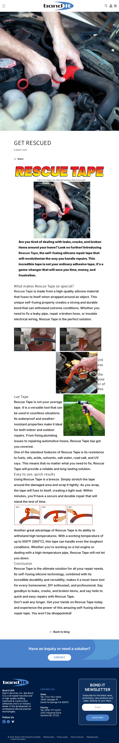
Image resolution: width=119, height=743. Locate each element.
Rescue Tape (28, 253)
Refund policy (49, 737)
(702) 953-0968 (53, 697)
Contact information (18, 739)
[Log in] (111, 5)
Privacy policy (62, 737)
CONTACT (59, 657)
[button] (3, 5)
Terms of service (77, 737)
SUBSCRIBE (97, 717)
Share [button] (20, 158)
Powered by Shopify (33, 737)
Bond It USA (19, 737)
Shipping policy (92, 737)
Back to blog (61, 631)
